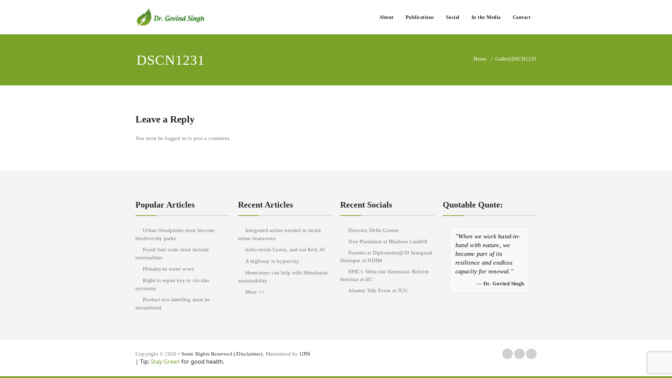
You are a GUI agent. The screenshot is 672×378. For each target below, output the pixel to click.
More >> (254, 292)
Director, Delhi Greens (373, 230)
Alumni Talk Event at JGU (378, 290)
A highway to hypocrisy (272, 261)
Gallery (503, 59)
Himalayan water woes (168, 269)
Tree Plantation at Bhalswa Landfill (387, 241)
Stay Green (164, 361)
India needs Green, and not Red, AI (285, 249)
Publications (420, 17)
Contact (522, 17)
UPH (305, 354)
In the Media (486, 17)
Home (480, 59)
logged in (175, 138)
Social (453, 17)
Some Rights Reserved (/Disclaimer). (223, 354)
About (386, 17)
